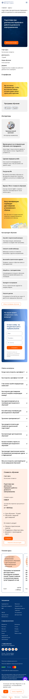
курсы (10, 8)
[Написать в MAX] (25, 679)
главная (4, 8)
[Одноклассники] (9, 649)
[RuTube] (3, 649)
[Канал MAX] (16, 649)
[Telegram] (6, 649)
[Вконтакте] (13, 649)
